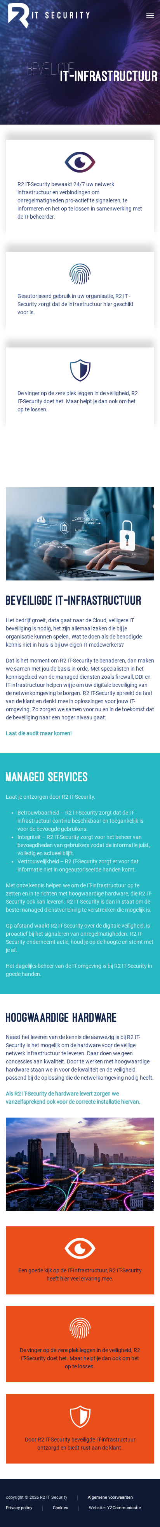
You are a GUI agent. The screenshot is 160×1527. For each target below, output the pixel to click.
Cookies (60, 1507)
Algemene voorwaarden (110, 1497)
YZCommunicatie (124, 1507)
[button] (150, 15)
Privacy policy (19, 1507)
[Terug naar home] (48, 15)
